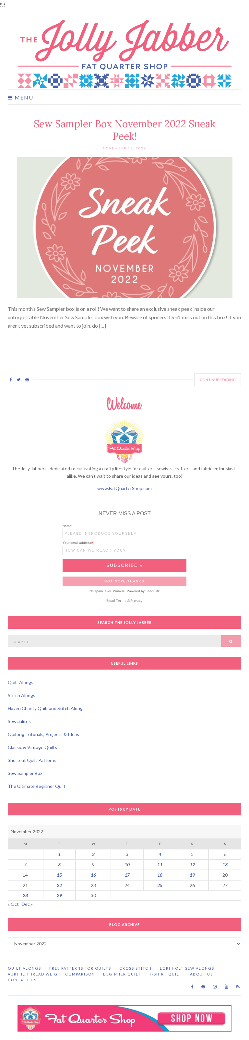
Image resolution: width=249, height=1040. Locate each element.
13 (225, 864)
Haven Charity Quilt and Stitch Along (45, 708)
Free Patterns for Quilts (80, 968)
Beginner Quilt (122, 974)
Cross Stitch (135, 968)
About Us (201, 974)
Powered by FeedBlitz (143, 591)
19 (192, 875)
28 (25, 895)
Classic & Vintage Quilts (32, 747)
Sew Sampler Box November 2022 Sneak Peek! (124, 130)
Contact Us (22, 980)
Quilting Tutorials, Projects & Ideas (43, 734)
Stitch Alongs (21, 695)
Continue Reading (218, 380)
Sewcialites (19, 721)
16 (93, 875)
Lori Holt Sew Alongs (187, 968)
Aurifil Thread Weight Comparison (51, 974)
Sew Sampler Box (25, 773)
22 (59, 885)
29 (59, 895)
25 (159, 885)
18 (159, 875)
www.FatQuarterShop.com (124, 488)
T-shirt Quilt (165, 974)
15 (59, 875)
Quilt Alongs (20, 682)
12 (192, 864)
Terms (121, 600)
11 (159, 864)
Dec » (27, 904)
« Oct (13, 904)
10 (127, 864)
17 (127, 875)
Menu (23, 97)
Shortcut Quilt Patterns (32, 760)
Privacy (136, 600)
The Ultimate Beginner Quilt (36, 786)
